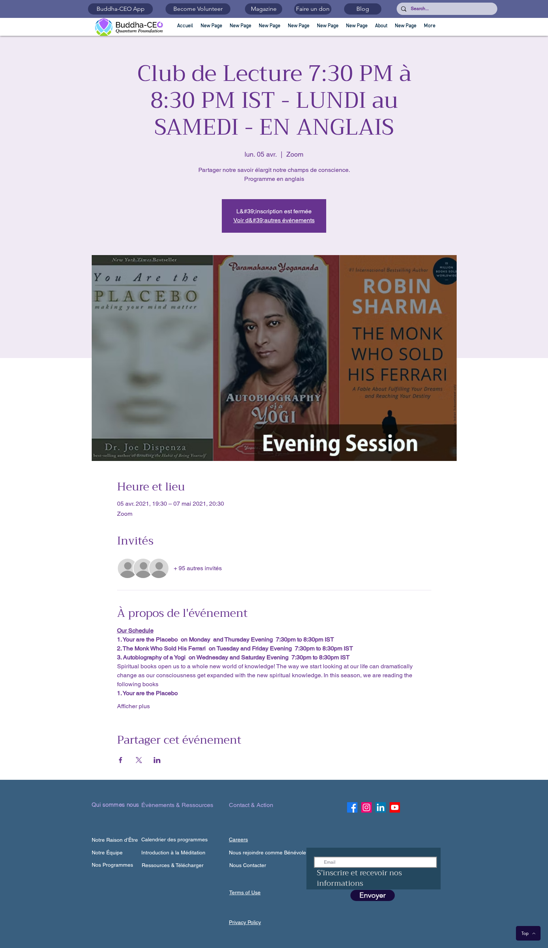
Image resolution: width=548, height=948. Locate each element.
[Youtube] (395, 807)
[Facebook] (352, 807)
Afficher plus (133, 706)
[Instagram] (366, 807)
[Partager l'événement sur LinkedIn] (157, 760)
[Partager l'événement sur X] (138, 760)
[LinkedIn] (380, 807)
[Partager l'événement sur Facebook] (120, 760)
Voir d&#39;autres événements (274, 220)
